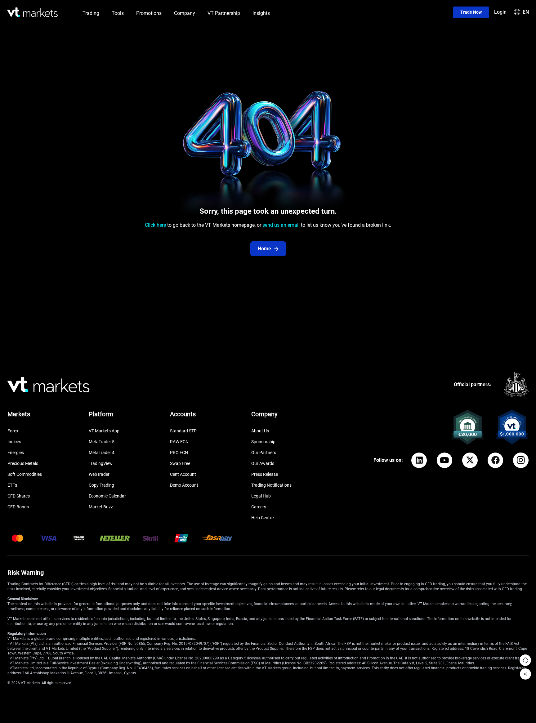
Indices (14, 441)
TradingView (101, 463)
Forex (12, 430)
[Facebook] (495, 460)
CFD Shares (18, 495)
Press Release (264, 474)
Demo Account (184, 485)
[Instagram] (521, 460)
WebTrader (99, 474)
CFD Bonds (18, 506)
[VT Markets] (32, 12)
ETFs (12, 485)
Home (264, 249)
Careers (258, 506)
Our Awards (262, 463)
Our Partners (263, 452)
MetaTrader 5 (101, 441)
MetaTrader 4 (101, 452)
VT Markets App (104, 430)
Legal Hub (261, 495)
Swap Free (180, 463)
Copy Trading (101, 485)
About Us (260, 430)
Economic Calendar (107, 495)
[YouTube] (444, 460)
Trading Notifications (271, 485)
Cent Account (183, 474)
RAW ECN (179, 441)
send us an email (281, 225)
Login (500, 12)
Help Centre (262, 517)
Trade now (471, 12)
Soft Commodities (24, 474)
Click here (155, 225)
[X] (470, 460)
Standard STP (183, 430)
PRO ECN (179, 452)
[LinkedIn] (419, 460)
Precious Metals (22, 463)
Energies (15, 452)
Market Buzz (101, 506)
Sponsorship (263, 441)
